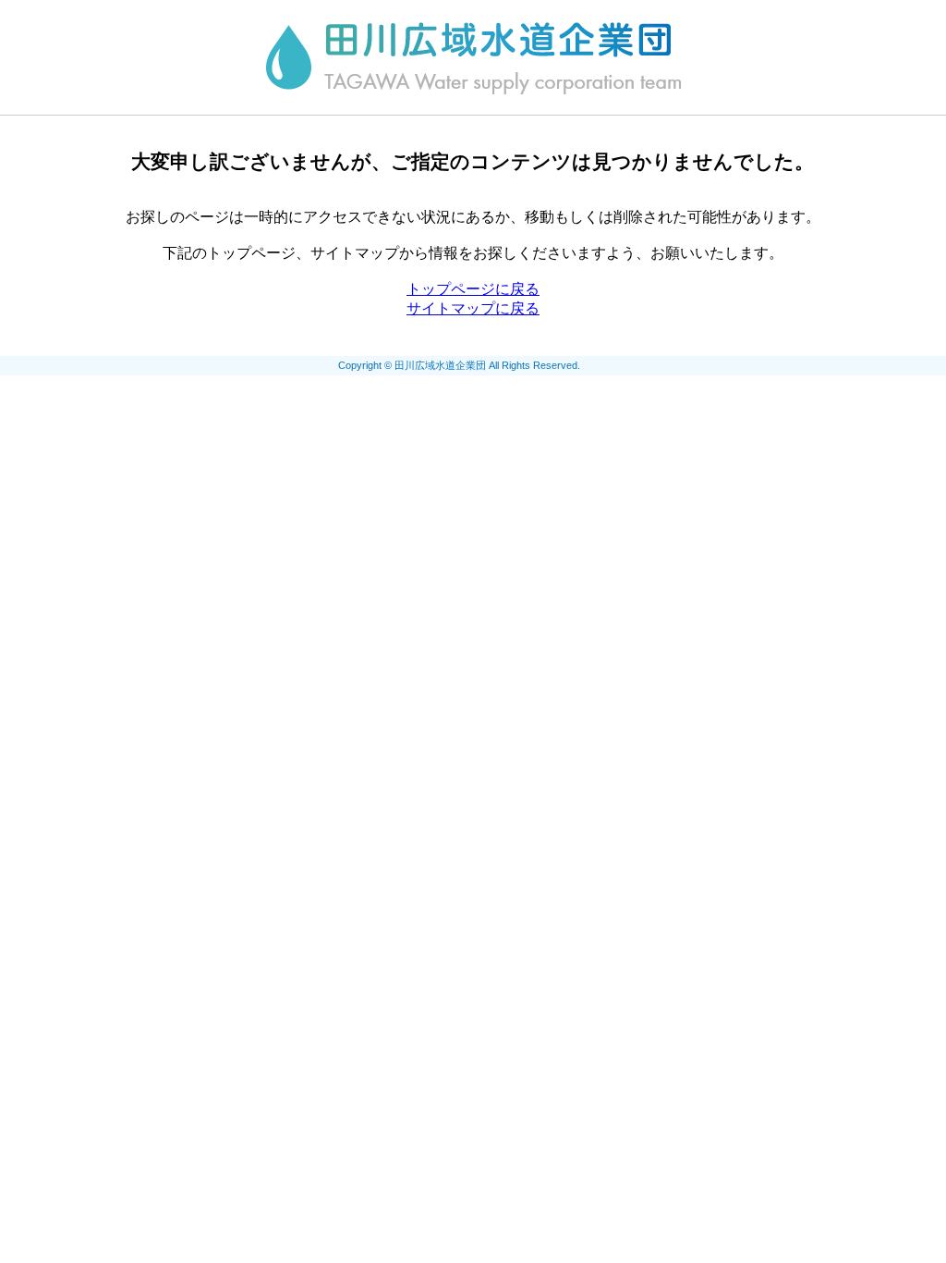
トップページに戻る (473, 289)
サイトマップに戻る (473, 308)
